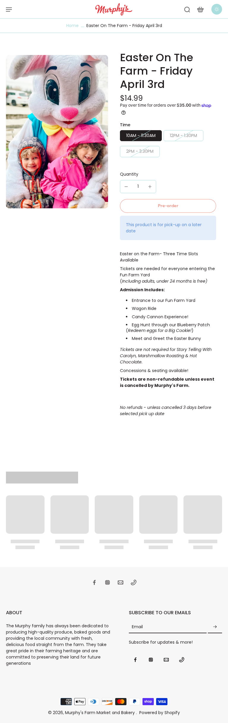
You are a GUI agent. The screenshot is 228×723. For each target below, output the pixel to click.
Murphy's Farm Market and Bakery (100, 713)
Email (137, 627)
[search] (187, 9)
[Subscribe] (215, 626)
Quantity (129, 174)
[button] (168, 206)
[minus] (126, 186)
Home (72, 26)
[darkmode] (216, 9)
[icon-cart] (200, 9)
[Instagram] (107, 582)
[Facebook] (94, 582)
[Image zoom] (57, 131)
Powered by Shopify (159, 713)
